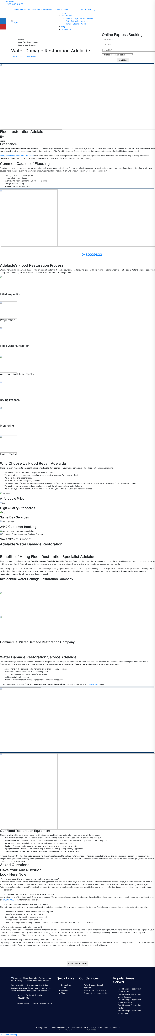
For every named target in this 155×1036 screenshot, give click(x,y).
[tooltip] (3, 21)
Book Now (17, 56)
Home (63, 13)
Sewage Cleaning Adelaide (77, 24)
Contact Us (66, 29)
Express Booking (88, 9)
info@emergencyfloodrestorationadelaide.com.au (34, 9)
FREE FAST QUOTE (14, 4)
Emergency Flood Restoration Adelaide (17, 155)
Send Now (122, 60)
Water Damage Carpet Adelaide (79, 18)
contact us (93, 684)
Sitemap (64, 993)
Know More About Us (77, 963)
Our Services (66, 16)
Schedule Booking (9, 1035)
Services (64, 990)
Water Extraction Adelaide (77, 21)
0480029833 (10, 1)
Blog (63, 26)
